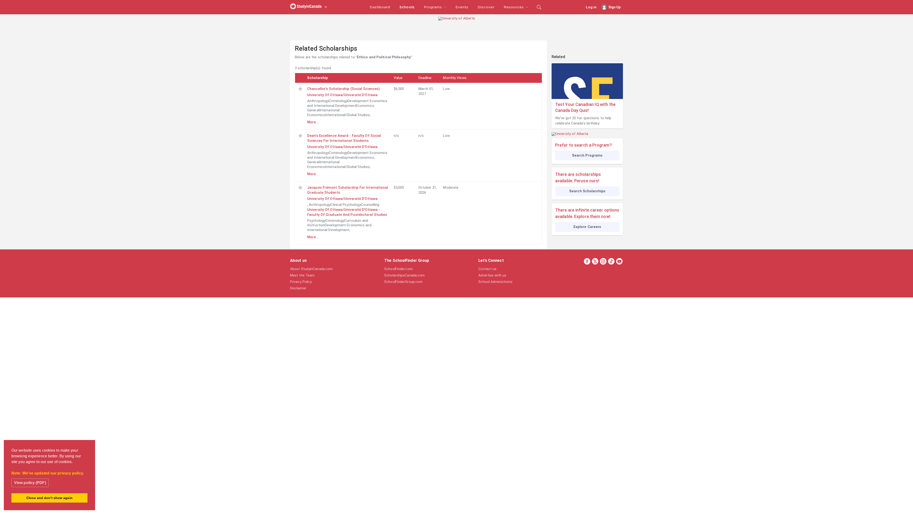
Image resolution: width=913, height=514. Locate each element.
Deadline (425, 78)
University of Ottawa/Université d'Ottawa (342, 95)
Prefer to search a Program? (583, 145)
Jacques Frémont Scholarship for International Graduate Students (347, 190)
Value (398, 78)
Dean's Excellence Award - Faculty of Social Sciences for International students (344, 138)
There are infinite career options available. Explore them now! (587, 213)
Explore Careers (587, 227)
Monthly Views (454, 78)
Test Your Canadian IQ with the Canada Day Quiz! (585, 107)
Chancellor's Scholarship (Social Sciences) (343, 89)
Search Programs (587, 155)
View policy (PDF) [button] (30, 483)
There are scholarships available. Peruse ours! (578, 177)
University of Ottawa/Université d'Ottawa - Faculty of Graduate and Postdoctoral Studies (347, 212)
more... (313, 122)
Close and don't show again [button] (49, 498)
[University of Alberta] (456, 18)
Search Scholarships (587, 191)
